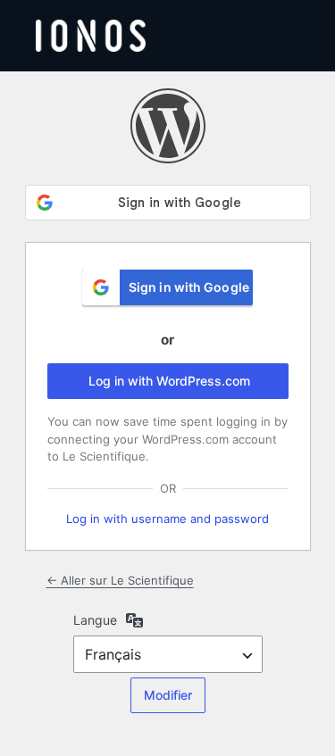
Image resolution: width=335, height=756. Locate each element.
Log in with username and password (167, 518)
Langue (95, 619)
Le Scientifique (167, 125)
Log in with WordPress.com (169, 380)
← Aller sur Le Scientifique (120, 580)
